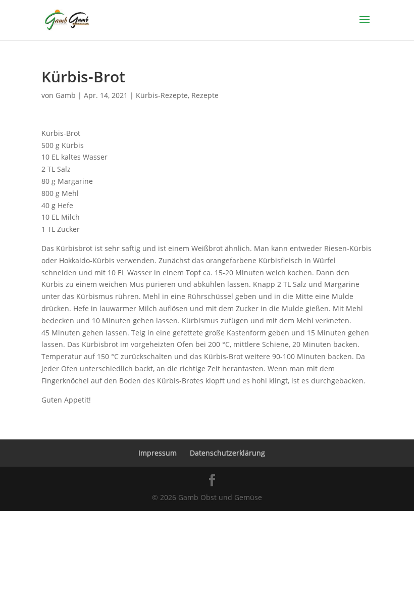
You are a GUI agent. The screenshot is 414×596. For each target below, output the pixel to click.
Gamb (66, 95)
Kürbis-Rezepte (162, 95)
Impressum (157, 453)
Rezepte (205, 95)
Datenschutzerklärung (227, 453)
